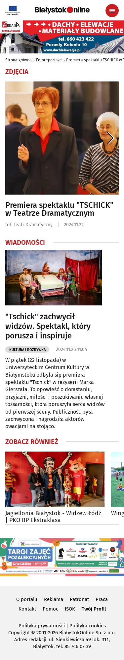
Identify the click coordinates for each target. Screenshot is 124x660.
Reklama (53, 599)
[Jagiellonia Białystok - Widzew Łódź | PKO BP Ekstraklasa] (54, 479)
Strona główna (18, 60)
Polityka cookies (87, 626)
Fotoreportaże (49, 60)
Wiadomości (25, 242)
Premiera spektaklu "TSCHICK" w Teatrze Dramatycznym (59, 209)
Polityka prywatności (42, 626)
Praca (102, 599)
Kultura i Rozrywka (27, 350)
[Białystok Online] (62, 10)
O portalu (26, 599)
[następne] (110, 138)
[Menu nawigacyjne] (112, 10)
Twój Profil (94, 609)
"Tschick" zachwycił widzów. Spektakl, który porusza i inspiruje (48, 326)
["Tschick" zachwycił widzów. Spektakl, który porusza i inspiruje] (53, 277)
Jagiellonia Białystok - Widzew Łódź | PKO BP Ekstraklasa (53, 517)
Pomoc (50, 609)
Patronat (79, 599)
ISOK (70, 609)
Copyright (19, 633)
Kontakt (27, 609)
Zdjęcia (16, 71)
